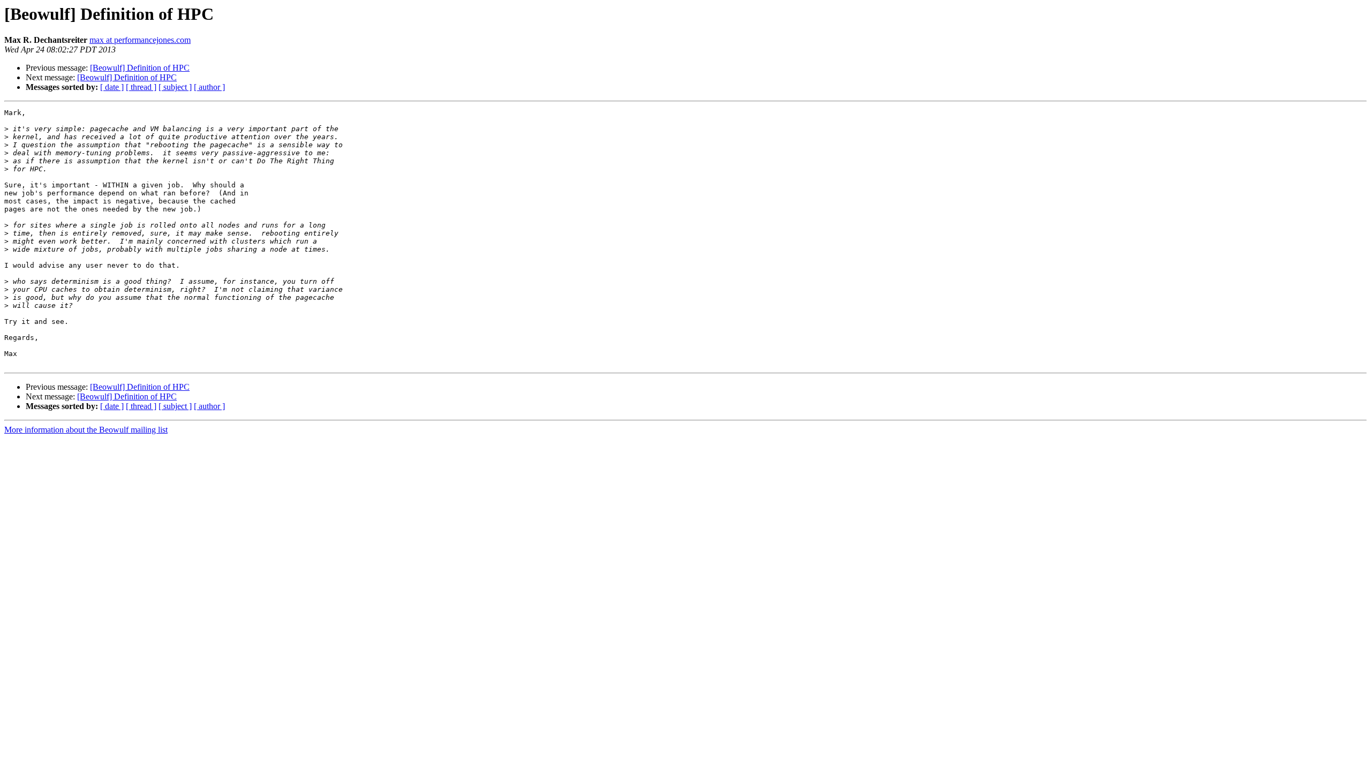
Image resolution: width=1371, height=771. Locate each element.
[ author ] (209, 87)
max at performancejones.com (140, 39)
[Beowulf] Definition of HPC (140, 67)
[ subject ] (175, 87)
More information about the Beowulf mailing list (86, 429)
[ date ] (112, 87)
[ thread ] (141, 87)
